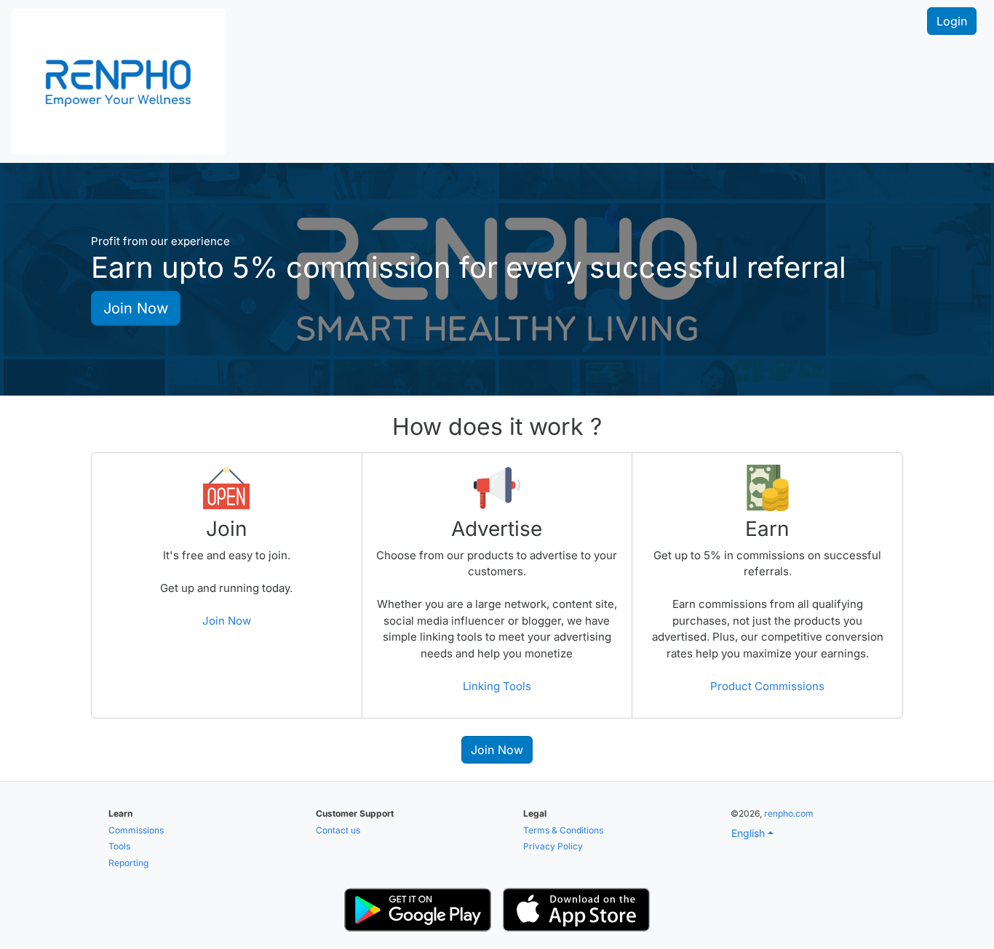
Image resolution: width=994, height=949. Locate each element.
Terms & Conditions (563, 830)
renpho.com (789, 813)
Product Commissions (767, 686)
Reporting (128, 862)
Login (952, 21)
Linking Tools (497, 686)
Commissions (136, 830)
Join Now (135, 307)
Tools (119, 846)
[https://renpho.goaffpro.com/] (119, 80)
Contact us (338, 830)
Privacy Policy (553, 846)
